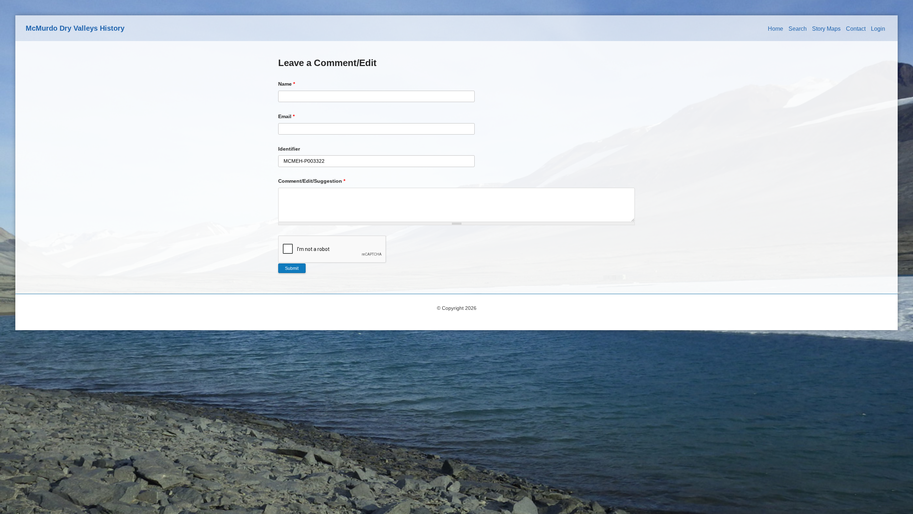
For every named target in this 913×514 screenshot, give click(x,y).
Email (286, 116)
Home (775, 29)
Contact (856, 29)
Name (286, 84)
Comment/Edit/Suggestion (311, 181)
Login (878, 29)
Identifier (289, 149)
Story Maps (826, 29)
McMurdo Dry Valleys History (75, 28)
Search (798, 29)
